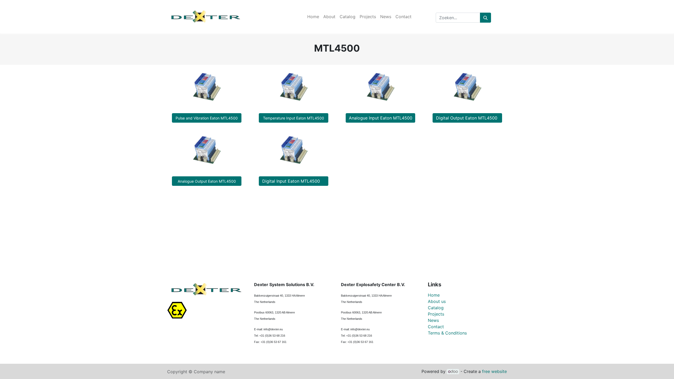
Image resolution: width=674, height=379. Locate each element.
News (433, 320)
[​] (432, 345)
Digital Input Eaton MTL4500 (293, 181)
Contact (436, 326)
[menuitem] (313, 16)
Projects (436, 314)
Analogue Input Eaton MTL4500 (380, 118)
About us (437, 301)
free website (494, 371)
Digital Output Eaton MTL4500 (467, 118)
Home (434, 295)
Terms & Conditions (447, 333)
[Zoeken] (485, 18)
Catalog (436, 307)
